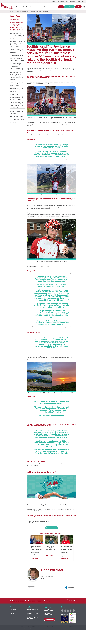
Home (58, 1)
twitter (65, 610)
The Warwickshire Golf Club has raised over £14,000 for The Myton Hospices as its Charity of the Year (17, 44)
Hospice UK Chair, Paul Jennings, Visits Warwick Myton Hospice (16, 111)
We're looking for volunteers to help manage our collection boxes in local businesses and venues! (17, 97)
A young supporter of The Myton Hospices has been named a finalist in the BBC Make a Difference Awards (17, 58)
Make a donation (49, 619)
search (84, 7)
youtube (68, 610)
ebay (74, 610)
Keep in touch (71, 600)
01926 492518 (13, 610)
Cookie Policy (43, 628)
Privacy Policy (30, 628)
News (83, 1)
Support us (38, 7)
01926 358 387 (51, 576)
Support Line (68, 1)
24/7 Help (78, 7)
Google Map (34, 610)
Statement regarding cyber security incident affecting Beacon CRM (17, 89)
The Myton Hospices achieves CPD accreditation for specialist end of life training (17, 36)
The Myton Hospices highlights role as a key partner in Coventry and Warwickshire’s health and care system (16, 76)
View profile (71, 587)
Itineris (75, 626)
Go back (31, 588)
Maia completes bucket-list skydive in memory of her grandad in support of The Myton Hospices (17, 104)
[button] (28, 548)
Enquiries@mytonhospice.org (15, 614)
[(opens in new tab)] (51, 488)
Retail (73, 1)
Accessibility (37, 628)
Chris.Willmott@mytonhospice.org (56, 579)
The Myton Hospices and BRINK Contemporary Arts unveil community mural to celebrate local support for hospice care (17, 119)
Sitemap (49, 628)
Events (43, 7)
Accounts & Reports (23, 628)
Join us (48, 7)
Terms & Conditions (13, 628)
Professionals (30, 7)
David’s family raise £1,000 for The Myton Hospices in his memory (17, 50)
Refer (60, 7)
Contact (54, 7)
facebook (62, 610)
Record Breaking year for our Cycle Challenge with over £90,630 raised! (16, 83)
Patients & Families (20, 7)
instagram (71, 610)
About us (62, 1)
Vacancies (78, 1)
